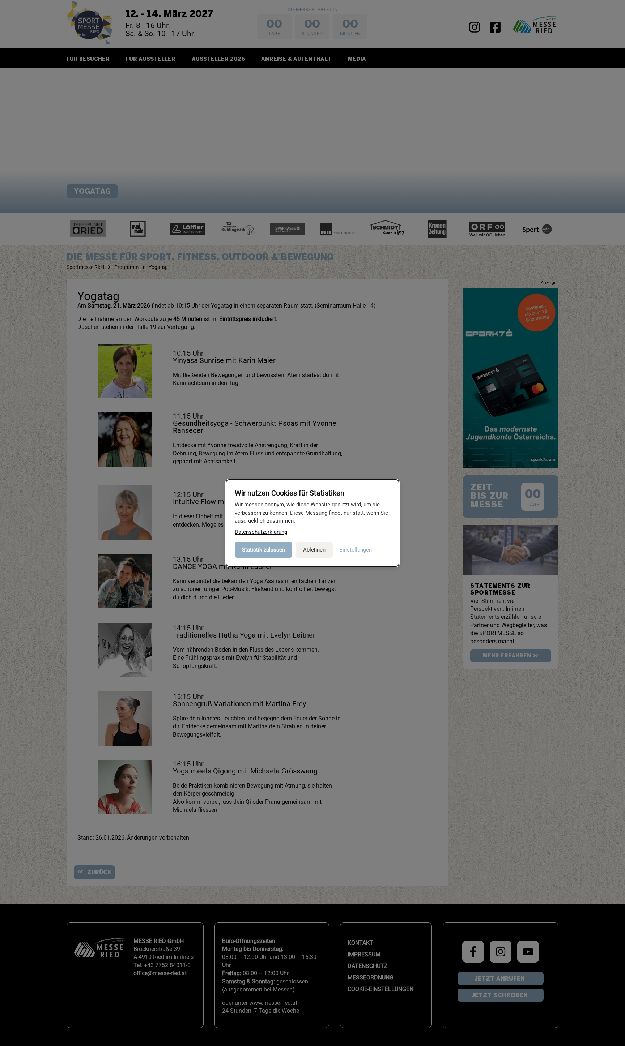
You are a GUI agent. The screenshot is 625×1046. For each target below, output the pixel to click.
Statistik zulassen (263, 549)
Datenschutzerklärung (261, 532)
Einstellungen (355, 549)
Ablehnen (314, 549)
